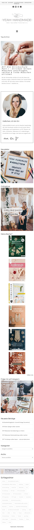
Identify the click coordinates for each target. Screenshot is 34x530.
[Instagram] (18, 7)
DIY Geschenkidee (21, 490)
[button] (17, 31)
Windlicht (21, 519)
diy (27, 487)
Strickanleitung (5, 516)
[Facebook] (13, 7)
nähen (8, 512)
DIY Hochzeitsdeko (6, 493)
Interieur (11, 506)
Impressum (13, 526)
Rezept (20, 512)
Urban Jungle (5, 519)
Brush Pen (14, 487)
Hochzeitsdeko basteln (7, 503)
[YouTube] (16, 7)
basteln (27, 484)
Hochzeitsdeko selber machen (21, 503)
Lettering (24, 509)
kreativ (3, 509)
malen (30, 509)
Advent (3, 481)
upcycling (26, 516)
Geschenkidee (5, 500)
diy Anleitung (5, 490)
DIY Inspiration (5, 497)
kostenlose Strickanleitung (21, 506)
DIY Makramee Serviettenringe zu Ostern (13, 431)
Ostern (14, 512)
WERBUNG (16, 3)
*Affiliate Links (30, 375)
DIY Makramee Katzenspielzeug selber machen (14, 435)
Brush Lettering (5, 487)
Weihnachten (13, 519)
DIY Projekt (13, 497)
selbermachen (27, 512)
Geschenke (28, 497)
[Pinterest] (20, 7)
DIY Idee (26, 493)
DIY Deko (13, 490)
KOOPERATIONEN (18, 2)
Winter (27, 519)
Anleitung (21, 484)
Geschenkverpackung (15, 500)
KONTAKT (10, 2)
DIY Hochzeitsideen (17, 493)
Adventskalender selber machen (9, 484)
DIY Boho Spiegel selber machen (11, 426)
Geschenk (21, 497)
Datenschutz (20, 526)
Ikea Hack (4, 506)
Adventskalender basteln (13, 481)
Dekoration (21, 487)
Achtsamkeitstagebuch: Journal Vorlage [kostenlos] (16, 422)
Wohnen (4, 522)
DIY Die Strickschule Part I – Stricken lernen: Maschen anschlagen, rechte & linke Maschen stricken (17, 70)
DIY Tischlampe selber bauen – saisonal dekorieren (16, 439)
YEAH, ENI (4, 2)
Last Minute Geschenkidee (13, 509)
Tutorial (19, 516)
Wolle (10, 522)
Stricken (13, 516)
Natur (3, 512)
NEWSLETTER (28, 2)
